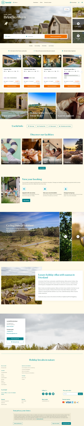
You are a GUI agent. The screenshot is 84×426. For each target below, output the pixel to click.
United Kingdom (4, 377)
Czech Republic (4, 384)
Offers (41, 2)
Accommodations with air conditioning (28, 367)
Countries (3, 370)
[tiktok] (50, 394)
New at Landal (3, 365)
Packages (23, 375)
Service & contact (47, 2)
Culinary (23, 379)
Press (22, 402)
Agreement (3, 402)
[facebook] (43, 394)
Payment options (4, 404)
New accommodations (25, 371)
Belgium (2, 381)
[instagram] (46, 394)
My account (53, 126)
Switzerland (3, 382)
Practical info (42, 126)
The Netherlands (4, 372)
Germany (2, 375)
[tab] (29, 236)
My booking (26, 200)
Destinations (35, 2)
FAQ (6, 392)
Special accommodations (26, 365)
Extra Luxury (24, 377)
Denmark (2, 379)
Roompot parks (3, 367)
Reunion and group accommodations (28, 372)
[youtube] (53, 394)
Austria (2, 374)
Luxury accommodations (26, 369)
